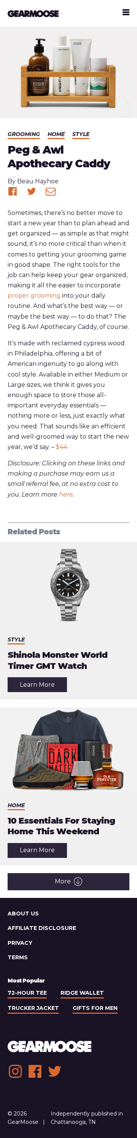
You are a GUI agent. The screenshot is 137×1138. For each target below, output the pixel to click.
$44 (61, 446)
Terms (18, 957)
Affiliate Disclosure (42, 928)
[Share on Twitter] (32, 191)
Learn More (43, 686)
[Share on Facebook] (13, 191)
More (63, 881)
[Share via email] (51, 191)
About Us (23, 913)
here (66, 494)
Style (80, 134)
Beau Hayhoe (38, 181)
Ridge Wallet (82, 992)
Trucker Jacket (33, 1008)
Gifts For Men (95, 1008)
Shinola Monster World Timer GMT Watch (57, 660)
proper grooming (34, 295)
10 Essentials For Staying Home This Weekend (61, 826)
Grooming (24, 134)
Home (56, 134)
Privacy (20, 942)
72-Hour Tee (27, 992)
